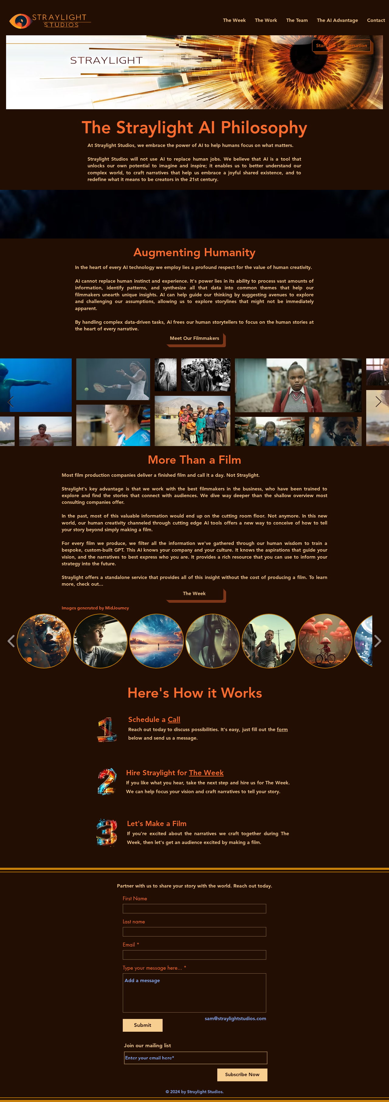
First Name (135, 898)
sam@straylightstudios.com (235, 1018)
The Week (206, 772)
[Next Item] (378, 402)
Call (174, 719)
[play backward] (11, 641)
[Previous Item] (10, 402)
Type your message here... (152, 968)
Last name (134, 921)
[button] (44, 641)
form (282, 729)
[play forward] (377, 641)
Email (129, 944)
